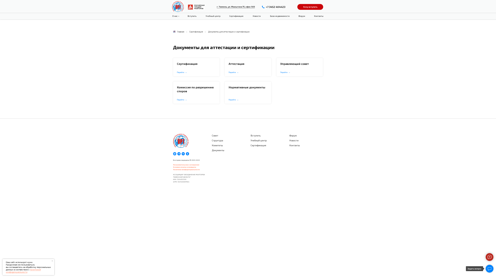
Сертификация (236, 16)
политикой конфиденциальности (23, 270)
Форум (301, 16)
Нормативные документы (247, 87)
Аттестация (236, 63)
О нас (175, 16)
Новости (257, 16)
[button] (310, 7)
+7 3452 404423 (275, 6)
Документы (218, 150)
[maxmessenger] (174, 153)
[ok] (187, 153)
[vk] (183, 153)
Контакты (318, 16)
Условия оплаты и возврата (184, 167)
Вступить (192, 16)
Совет (215, 135)
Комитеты (217, 145)
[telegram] (179, 153)
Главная (180, 31)
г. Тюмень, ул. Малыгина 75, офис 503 (236, 6)
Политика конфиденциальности (186, 169)
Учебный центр (213, 16)
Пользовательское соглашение (186, 165)
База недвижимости (280, 16)
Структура (217, 140)
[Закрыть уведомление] (52, 261)
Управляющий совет (294, 63)
